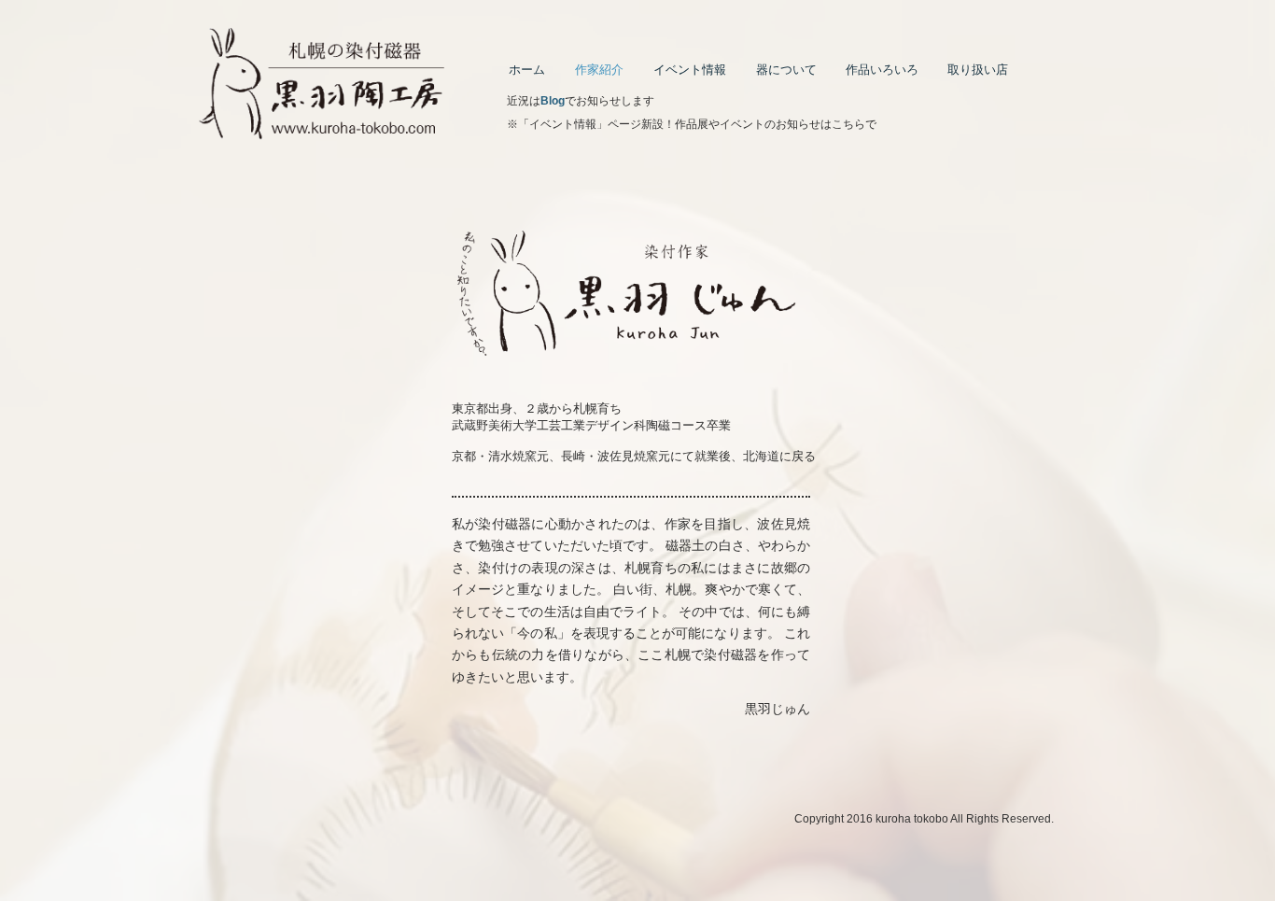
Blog (552, 100)
